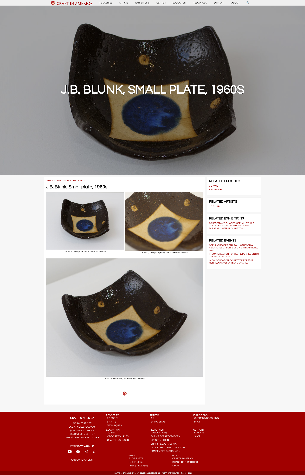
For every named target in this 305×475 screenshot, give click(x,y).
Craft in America (182, 458)
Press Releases (138, 466)
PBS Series (105, 3)
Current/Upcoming (206, 418)
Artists (123, 3)
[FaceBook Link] (78, 453)
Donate (198, 433)
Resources (200, 3)
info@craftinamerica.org (82, 437)
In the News (135, 462)
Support (219, 3)
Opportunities (159, 440)
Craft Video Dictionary (165, 451)
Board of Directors (184, 462)
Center (161, 3)
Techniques (114, 425)
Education (179, 3)
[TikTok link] (94, 453)
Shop (196, 436)
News (131, 455)
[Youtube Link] (70, 453)
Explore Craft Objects (165, 436)
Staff (175, 466)
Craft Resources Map (164, 444)
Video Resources (117, 436)
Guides (111, 433)
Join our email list (82, 460)
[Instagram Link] (86, 453)
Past (196, 422)
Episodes (112, 418)
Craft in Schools (117, 440)
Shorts (111, 422)
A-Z (152, 418)
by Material (157, 422)
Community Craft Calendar (168, 447)
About (235, 3)
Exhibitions (142, 3)
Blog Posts (135, 458)
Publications (158, 433)
